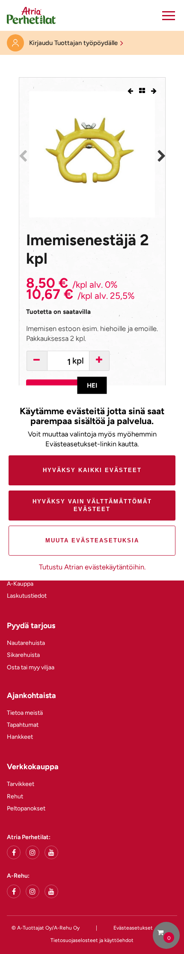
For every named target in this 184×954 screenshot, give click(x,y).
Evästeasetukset (133, 928)
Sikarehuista (23, 655)
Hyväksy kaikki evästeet (92, 470)
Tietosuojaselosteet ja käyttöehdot (92, 940)
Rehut (15, 796)
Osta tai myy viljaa (30, 667)
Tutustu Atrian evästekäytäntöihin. (92, 567)
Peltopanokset (26, 808)
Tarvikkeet (20, 784)
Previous (22, 156)
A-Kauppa (20, 583)
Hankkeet (20, 736)
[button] (168, 15)
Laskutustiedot (27, 595)
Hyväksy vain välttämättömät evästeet (92, 505)
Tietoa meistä (25, 712)
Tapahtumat (23, 724)
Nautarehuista (26, 643)
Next (161, 156)
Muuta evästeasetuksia (92, 540)
